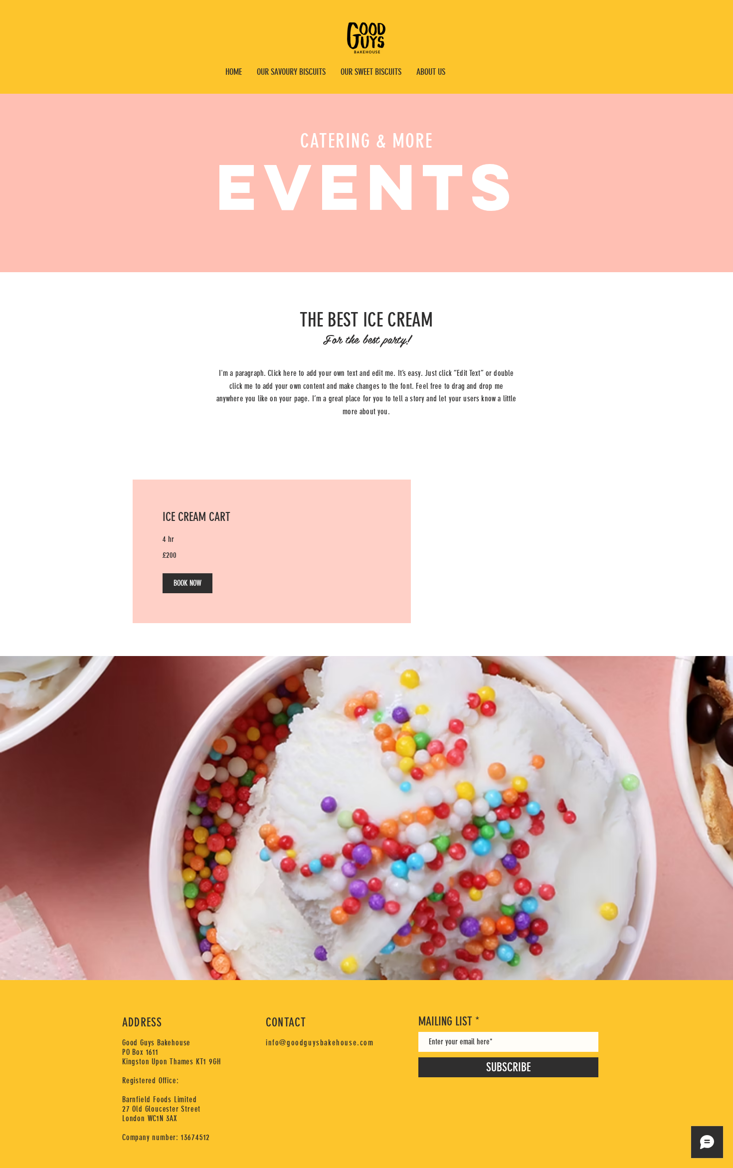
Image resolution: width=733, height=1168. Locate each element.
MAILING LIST (445, 1021)
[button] (187, 583)
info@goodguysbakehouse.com (320, 1042)
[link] (272, 517)
